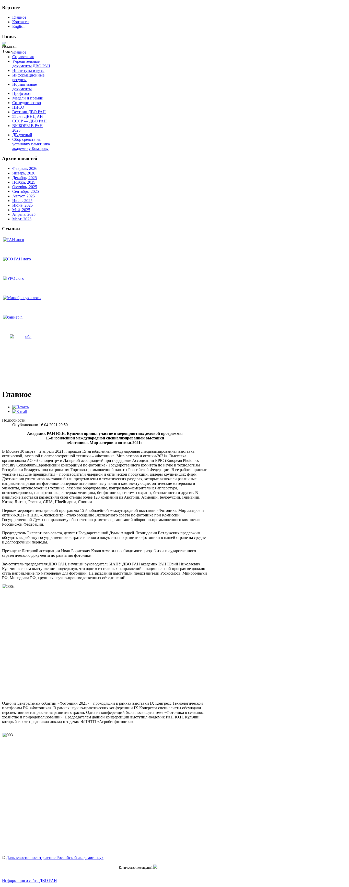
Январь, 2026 (23, 173)
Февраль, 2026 (24, 168)
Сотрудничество (26, 102)
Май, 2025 (21, 210)
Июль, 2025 (22, 200)
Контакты (20, 22)
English (18, 26)
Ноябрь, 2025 (23, 182)
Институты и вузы (28, 70)
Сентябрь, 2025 (25, 191)
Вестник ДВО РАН (29, 112)
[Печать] (20, 407)
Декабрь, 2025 (24, 177)
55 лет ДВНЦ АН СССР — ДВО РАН (29, 118)
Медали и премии (27, 98)
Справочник (23, 57)
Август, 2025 (23, 196)
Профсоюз (21, 93)
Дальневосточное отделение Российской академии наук (54, 857)
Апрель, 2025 (24, 214)
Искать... (9, 46)
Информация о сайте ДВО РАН (29, 880)
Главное (19, 17)
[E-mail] (19, 411)
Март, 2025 (21, 219)
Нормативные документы (24, 86)
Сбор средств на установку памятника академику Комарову (31, 144)
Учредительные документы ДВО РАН (31, 63)
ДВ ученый (22, 135)
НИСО (18, 107)
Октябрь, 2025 (24, 187)
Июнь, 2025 (22, 205)
